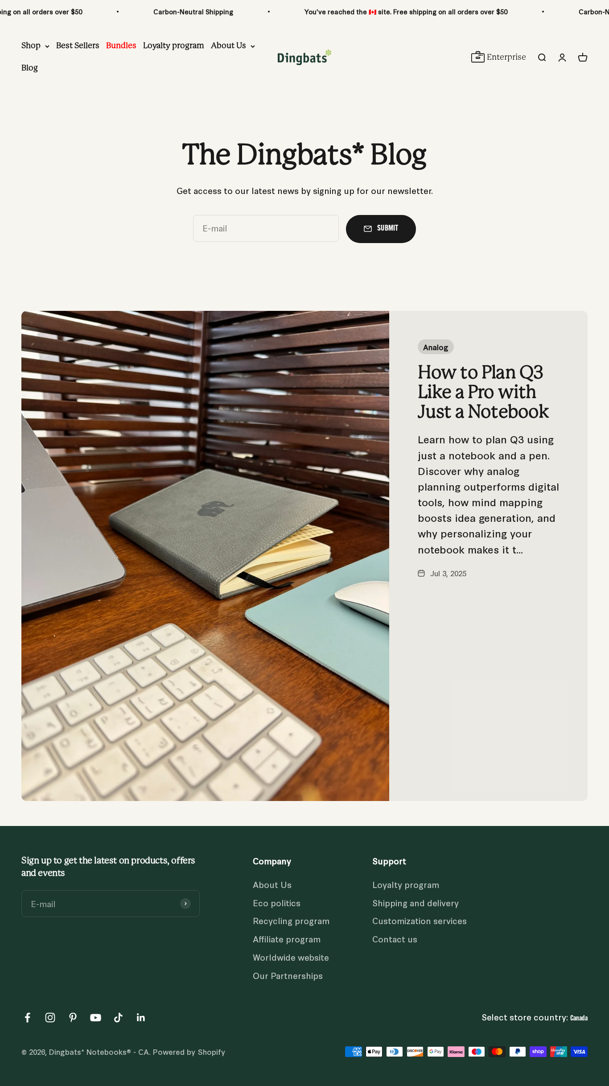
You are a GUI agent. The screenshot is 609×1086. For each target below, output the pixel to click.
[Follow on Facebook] (27, 1018)
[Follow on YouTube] (96, 1018)
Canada (579, 1018)
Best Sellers (77, 46)
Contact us (394, 939)
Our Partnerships (288, 975)
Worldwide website (291, 957)
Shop (31, 46)
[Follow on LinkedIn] (141, 1018)
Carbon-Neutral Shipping (193, 11)
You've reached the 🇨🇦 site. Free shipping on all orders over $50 (405, 11)
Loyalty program (173, 46)
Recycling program (291, 920)
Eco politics (276, 902)
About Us (228, 46)
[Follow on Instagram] (50, 1018)
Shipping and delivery (415, 902)
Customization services (419, 920)
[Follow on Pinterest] (73, 1018)
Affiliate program (287, 939)
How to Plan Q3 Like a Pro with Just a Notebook (483, 392)
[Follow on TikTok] (118, 1018)
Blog (29, 68)
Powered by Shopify (189, 1051)
